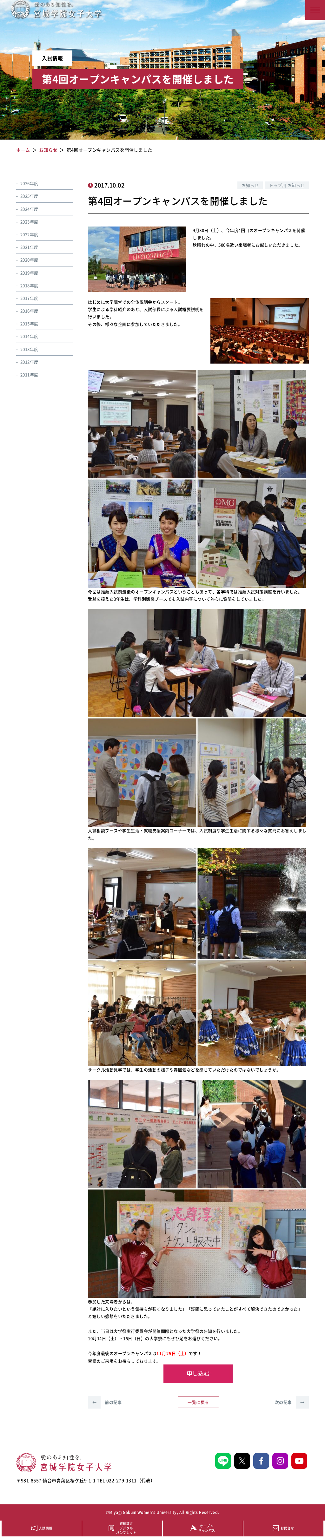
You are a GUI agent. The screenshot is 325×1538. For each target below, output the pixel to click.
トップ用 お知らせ (287, 185)
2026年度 (29, 183)
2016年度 (29, 311)
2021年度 (29, 247)
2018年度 (29, 285)
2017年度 (29, 298)
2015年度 (29, 323)
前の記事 (107, 1402)
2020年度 (29, 260)
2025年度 (29, 196)
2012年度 (29, 362)
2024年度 (29, 209)
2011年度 (29, 374)
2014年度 (29, 336)
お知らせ (250, 185)
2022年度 (29, 234)
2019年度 (29, 273)
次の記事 (290, 1402)
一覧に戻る (198, 1402)
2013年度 (29, 349)
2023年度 (29, 222)
